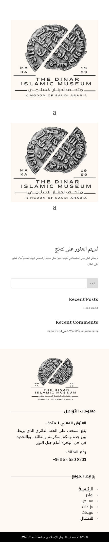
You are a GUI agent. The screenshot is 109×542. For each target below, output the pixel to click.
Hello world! (90, 308)
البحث (92, 283)
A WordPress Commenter (82, 331)
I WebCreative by (33, 537)
